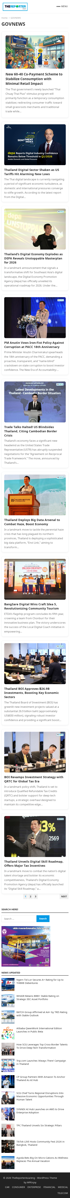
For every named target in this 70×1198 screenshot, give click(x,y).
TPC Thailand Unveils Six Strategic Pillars (39, 1125)
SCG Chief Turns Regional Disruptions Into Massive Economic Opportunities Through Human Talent (40, 1096)
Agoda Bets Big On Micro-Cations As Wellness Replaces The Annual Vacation (42, 1159)
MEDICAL (63, 1187)
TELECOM (62, 1193)
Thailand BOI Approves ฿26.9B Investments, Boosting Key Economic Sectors (31, 693)
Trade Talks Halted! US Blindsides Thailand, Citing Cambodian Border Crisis (30, 431)
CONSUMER (18, 1187)
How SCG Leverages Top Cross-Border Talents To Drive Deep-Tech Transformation (42, 1046)
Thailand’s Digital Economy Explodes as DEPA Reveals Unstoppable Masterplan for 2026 (33, 258)
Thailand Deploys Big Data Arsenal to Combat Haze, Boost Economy (32, 522)
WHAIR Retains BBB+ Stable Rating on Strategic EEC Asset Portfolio (37, 997)
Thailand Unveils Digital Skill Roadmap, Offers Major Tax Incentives (33, 863)
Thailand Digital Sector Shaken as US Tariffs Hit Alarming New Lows (31, 172)
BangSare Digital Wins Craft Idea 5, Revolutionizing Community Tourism (31, 606)
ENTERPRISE (34, 1187)
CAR (7, 1187)
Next (64, 896)
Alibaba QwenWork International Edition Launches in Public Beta (39, 1030)
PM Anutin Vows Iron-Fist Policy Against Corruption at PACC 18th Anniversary (34, 345)
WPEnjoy (31, 1182)
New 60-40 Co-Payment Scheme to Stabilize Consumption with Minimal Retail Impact (34, 79)
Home (4, 17)
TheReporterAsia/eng (23, 1177)
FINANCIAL (49, 1187)
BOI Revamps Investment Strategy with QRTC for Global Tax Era (33, 779)
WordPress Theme (47, 1177)
